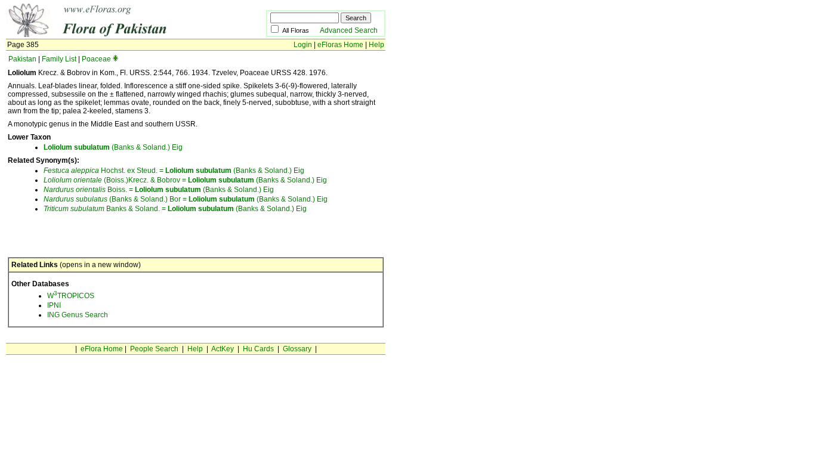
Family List (59, 59)
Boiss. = (89, 189)
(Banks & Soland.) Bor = (116, 199)
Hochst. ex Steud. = (104, 170)
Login (303, 45)
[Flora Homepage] (118, 34)
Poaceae (96, 59)
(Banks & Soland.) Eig (113, 147)
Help (376, 45)
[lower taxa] (115, 59)
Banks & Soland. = (106, 209)
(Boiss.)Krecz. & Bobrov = (116, 180)
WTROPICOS (70, 296)
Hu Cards (258, 349)
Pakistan (22, 59)
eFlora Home (102, 349)
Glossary (297, 349)
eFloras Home (340, 45)
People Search (154, 349)
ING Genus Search (77, 315)
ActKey (222, 349)
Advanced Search (349, 30)
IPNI (54, 305)
